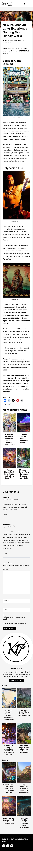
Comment (6, 569)
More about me (15, 680)
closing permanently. (16, 128)
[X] (7, 845)
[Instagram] (11, 845)
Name (6, 601)
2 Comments (7, 43)
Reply (5, 514)
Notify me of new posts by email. (15, 623)
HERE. (5, 370)
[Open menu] (29, 4)
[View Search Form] (24, 4)
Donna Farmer (9, 40)
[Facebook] (3, 845)
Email (5, 610)
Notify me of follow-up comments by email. (15, 618)
